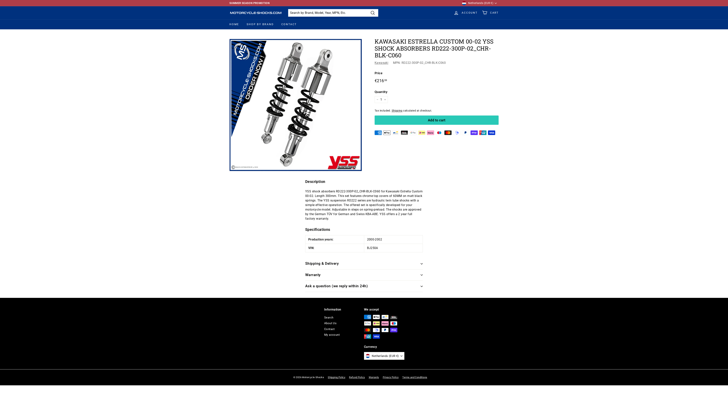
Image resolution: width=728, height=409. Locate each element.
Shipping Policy (336, 377)
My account (332, 334)
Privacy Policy (391, 377)
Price (378, 73)
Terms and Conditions (414, 377)
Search (328, 317)
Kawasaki (381, 63)
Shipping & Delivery (322, 263)
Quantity (381, 92)
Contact (289, 24)
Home (234, 24)
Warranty (313, 275)
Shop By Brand (260, 24)
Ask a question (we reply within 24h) (336, 286)
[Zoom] (296, 105)
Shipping (397, 110)
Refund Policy (357, 377)
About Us (330, 323)
